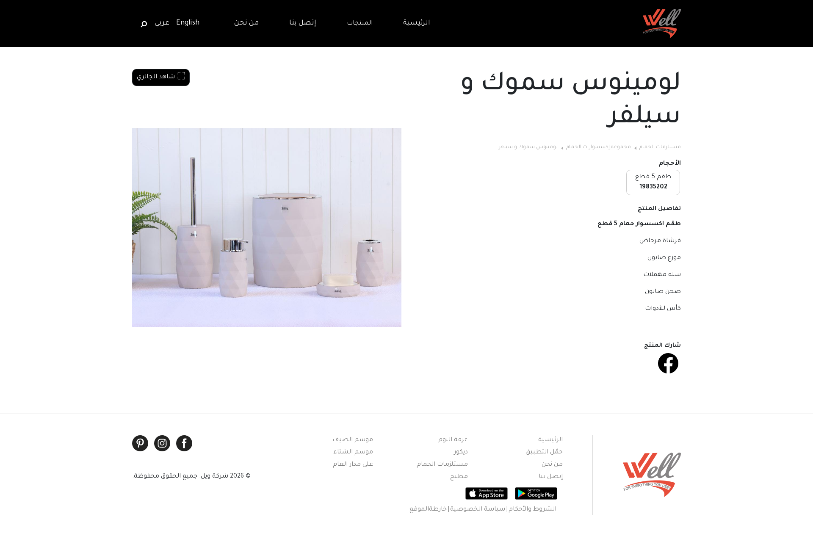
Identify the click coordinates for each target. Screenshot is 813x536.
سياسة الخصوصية (477, 509)
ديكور (461, 452)
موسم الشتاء (353, 452)
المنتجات (360, 23)
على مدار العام (353, 464)
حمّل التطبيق (544, 452)
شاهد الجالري (156, 77)
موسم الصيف (352, 440)
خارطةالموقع (428, 509)
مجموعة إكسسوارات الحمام (598, 147)
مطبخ (459, 477)
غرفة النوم (453, 440)
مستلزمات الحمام (660, 147)
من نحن (552, 464)
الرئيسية (550, 440)
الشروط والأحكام (532, 509)
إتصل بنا (551, 477)
